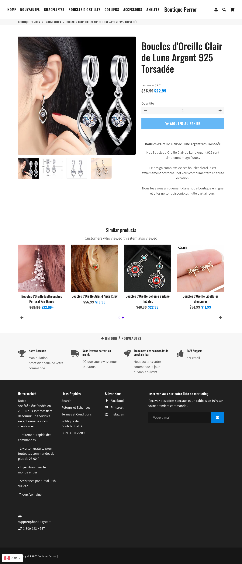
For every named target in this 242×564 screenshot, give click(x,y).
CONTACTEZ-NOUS (74, 433)
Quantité (147, 103)
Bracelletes (54, 9)
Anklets (152, 9)
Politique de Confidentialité (71, 423)
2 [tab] (123, 317)
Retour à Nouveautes (122, 338)
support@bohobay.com (34, 521)
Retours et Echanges (75, 407)
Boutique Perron (29, 22)
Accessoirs (132, 9)
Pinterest (116, 407)
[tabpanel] (41, 277)
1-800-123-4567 (33, 528)
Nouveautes (30, 9)
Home (11, 9)
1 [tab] (119, 317)
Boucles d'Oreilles (84, 9)
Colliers (112, 9)
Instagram (117, 414)
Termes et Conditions (76, 414)
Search (66, 400)
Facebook (117, 400)
